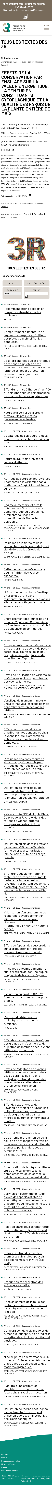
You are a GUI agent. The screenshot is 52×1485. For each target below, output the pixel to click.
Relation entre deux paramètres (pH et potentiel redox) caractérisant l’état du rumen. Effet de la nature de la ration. (27, 1231)
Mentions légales (8, 1464)
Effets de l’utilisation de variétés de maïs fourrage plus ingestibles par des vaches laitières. (27, 678)
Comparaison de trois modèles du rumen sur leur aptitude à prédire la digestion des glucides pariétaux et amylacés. (27, 1335)
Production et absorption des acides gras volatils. (23, 1283)
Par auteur (12, 283)
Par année (12, 290)
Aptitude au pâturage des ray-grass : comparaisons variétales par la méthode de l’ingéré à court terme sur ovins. (27, 483)
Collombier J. (16, 214)
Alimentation (6, 62)
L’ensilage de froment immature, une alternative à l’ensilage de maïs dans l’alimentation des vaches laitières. (26, 705)
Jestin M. (4, 217)
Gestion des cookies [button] (9, 1470)
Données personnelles (10, 1461)
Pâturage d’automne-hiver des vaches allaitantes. (24, 460)
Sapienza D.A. (38, 214)
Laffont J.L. (14, 217)
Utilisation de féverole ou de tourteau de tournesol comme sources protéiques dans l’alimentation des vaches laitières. (27, 792)
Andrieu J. (5, 214)
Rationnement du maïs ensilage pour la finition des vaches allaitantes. (24, 572)
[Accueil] (14, 27)
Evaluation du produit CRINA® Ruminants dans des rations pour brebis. (25, 997)
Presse (4, 1467)
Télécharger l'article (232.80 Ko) (14, 196)
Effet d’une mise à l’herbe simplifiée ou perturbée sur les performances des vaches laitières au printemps (27, 392)
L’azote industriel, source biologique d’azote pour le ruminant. (21, 1020)
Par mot (37, 290)
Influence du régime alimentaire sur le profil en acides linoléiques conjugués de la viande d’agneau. (26, 972)
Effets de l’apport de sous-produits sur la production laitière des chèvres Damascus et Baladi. (27, 948)
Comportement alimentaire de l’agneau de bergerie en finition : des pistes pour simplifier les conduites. (25, 336)
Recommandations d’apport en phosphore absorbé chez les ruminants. (24, 312)
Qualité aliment (28, 62)
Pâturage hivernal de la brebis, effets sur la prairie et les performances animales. (24, 416)
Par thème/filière (36, 283)
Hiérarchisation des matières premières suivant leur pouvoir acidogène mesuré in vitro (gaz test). (24, 1258)
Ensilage (17, 62)
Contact (4, 1454)
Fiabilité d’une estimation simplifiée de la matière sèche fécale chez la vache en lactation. (26, 1389)
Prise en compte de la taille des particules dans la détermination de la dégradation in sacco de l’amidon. (25, 1306)
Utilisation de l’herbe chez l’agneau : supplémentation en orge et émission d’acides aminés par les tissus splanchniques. (26, 1413)
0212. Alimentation (9, 58)
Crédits (4, 1457)
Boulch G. (27, 214)
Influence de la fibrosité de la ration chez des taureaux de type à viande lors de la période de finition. (26, 547)
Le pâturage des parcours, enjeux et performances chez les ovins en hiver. (26, 439)
